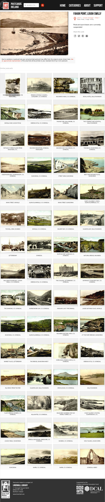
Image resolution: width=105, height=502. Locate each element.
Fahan (97, 18)
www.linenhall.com (19, 494)
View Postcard (12, 85)
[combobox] (31, 5)
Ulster (79, 18)
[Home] (4, 5)
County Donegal (88, 18)
